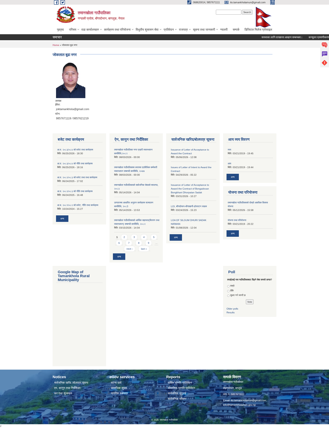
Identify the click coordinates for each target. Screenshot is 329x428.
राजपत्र (183, 29)
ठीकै (232, 290)
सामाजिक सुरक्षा (119, 388)
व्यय (229, 149)
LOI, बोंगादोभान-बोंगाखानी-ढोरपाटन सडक (189, 206)
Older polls (232, 308)
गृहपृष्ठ (60, 29)
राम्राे (232, 285)
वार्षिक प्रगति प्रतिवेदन (180, 382)
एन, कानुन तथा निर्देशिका (67, 388)
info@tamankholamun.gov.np (239, 404)
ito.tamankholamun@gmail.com (248, 400)
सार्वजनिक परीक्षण (177, 398)
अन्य (62, 218)
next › (129, 248)
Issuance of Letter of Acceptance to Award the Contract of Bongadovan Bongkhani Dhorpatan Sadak (190, 189)
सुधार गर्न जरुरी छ (238, 295)
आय (229, 163)
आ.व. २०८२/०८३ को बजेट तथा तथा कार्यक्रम (77, 177)
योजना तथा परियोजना (237, 220)
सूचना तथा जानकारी (204, 29)
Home (56, 45)
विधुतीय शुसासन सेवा (147, 29)
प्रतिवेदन (169, 29)
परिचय (72, 29)
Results (231, 312)
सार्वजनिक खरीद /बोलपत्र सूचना (71, 382)
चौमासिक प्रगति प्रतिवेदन (181, 388)
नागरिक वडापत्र (119, 393)
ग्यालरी (224, 29)
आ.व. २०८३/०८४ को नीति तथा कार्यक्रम (75, 163)
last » (144, 248)
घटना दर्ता (116, 382)
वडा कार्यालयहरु (90, 29)
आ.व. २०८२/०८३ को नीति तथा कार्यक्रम (75, 191)
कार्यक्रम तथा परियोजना (117, 29)
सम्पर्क (236, 29)
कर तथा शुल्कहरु (63, 393)
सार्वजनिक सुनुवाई (177, 393)
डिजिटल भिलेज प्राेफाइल (258, 29)
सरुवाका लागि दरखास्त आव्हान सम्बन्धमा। (274, 37)
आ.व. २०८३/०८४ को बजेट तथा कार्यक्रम (75, 149)
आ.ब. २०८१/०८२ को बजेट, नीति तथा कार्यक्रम (77, 205)
